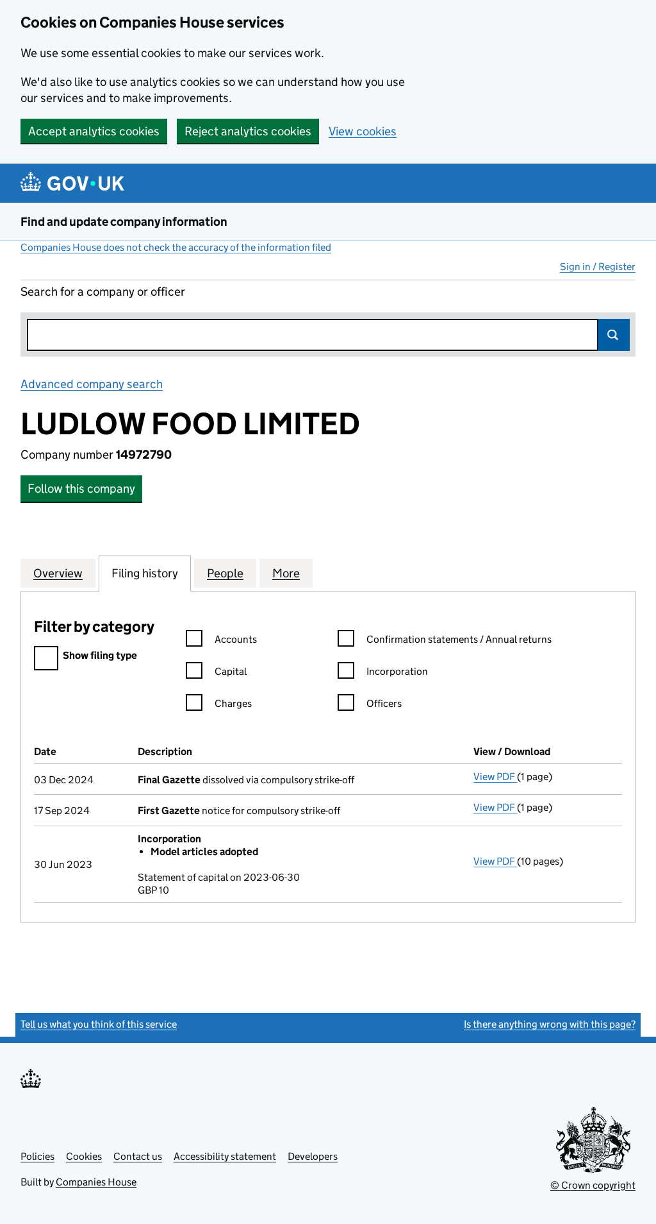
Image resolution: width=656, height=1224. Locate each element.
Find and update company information (123, 221)
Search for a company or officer (102, 291)
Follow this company (81, 488)
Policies (37, 1156)
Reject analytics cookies (247, 131)
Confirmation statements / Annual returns (459, 639)
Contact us (137, 1156)
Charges (233, 703)
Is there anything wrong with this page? (550, 1024)
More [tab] (286, 573)
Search (614, 335)
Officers (384, 703)
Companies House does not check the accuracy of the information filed (175, 247)
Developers (313, 1156)
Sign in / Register (598, 266)
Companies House (96, 1182)
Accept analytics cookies (94, 131)
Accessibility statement (225, 1156)
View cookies (363, 131)
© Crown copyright (593, 1185)
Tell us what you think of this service (98, 1024)
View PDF (495, 776)
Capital (231, 671)
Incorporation (397, 671)
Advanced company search (91, 384)
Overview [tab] (58, 573)
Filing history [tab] (144, 573)
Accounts (236, 639)
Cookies (84, 1156)
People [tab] (225, 573)
